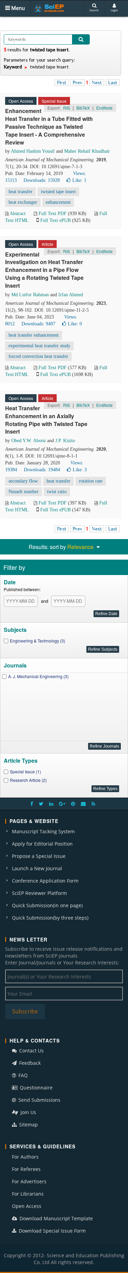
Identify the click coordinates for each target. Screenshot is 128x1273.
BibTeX (83, 108)
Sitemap (28, 1124)
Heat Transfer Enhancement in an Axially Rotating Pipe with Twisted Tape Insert (46, 420)
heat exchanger (23, 202)
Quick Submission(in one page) (47, 905)
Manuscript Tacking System (43, 831)
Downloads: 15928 (42, 180)
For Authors (25, 1156)
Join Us (27, 1112)
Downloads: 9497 (38, 323)
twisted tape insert (58, 191)
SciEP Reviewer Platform (39, 893)
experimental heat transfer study (39, 345)
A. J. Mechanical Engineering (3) (38, 676)
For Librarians (28, 1193)
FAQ (22, 1075)
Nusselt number (24, 491)
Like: (79, 180)
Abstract (18, 213)
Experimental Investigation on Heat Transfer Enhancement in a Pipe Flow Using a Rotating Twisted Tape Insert (44, 269)
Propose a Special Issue (39, 856)
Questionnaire (35, 1087)
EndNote (104, 108)
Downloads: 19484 (42, 469)
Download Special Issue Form (51, 1230)
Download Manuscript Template (55, 1218)
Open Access (26, 1206)
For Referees (26, 1169)
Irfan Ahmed (70, 294)
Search (94, 10)
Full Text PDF (53, 213)
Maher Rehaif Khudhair (87, 151)
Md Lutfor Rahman (30, 294)
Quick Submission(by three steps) (50, 917)
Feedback (29, 1063)
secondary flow (23, 481)
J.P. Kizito (65, 440)
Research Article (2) (28, 780)
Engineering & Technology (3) (37, 641)
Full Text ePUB (55, 220)
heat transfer (20, 191)
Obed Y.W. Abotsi (28, 440)
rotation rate (90, 481)
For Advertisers (29, 1181)
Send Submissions (38, 1100)
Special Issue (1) (25, 771)
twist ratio (57, 491)
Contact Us (31, 1050)
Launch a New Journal (37, 868)
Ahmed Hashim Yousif (33, 151)
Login (114, 10)
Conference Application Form (45, 880)
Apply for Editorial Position (42, 843)
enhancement (58, 202)
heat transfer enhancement (34, 335)
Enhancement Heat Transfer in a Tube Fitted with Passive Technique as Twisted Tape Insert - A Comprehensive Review (49, 126)
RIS (66, 108)
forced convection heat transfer (38, 356)
